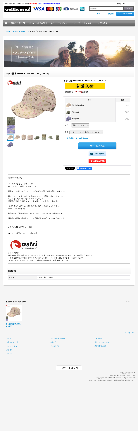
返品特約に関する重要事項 (77, 138)
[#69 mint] (37, 137)
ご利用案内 (98, 338)
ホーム (8, 338)
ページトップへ (129, 333)
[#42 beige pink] (17, 137)
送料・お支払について (101, 342)
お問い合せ (54, 342)
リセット (129, 301)
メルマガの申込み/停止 (58, 338)
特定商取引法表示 (100, 346)
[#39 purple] (10, 144)
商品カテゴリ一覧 (12, 342)
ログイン (100, 14)
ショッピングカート (13, 346)
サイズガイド (54, 346)
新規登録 (111, 14)
